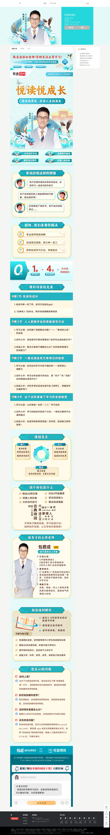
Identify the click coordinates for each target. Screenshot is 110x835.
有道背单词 (54, 829)
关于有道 (17, 829)
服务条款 (24, 833)
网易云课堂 (27, 829)
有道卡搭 (59, 829)
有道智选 (64, 829)
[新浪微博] (106, 811)
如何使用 (25, 820)
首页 (45, 3)
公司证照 (39, 833)
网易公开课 (33, 829)
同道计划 (14, 818)
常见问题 (25, 823)
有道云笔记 (48, 829)
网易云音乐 (38, 829)
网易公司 (16, 833)
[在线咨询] (106, 806)
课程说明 (25, 818)
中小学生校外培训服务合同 (31, 833)
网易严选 (80, 829)
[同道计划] (106, 822)
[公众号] (106, 817)
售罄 (83, 27)
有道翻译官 (75, 829)
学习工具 (53, 3)
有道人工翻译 (69, 829)
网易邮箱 (85, 829)
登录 (87, 3)
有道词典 (43, 829)
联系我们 (22, 829)
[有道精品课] (20, 3)
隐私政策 (20, 833)
